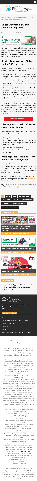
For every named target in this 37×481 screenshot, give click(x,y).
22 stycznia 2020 (7, 32)
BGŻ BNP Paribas (24, 196)
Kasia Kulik (18, 32)
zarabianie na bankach (10, 207)
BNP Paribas (6, 200)
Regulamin (5, 317)
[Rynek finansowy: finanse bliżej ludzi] (18, 9)
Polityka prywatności (8, 323)
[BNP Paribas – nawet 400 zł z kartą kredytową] (18, 242)
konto (16, 200)
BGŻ (14, 196)
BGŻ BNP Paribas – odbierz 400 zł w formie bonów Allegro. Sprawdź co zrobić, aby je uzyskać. (16, 228)
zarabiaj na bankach (19, 203)
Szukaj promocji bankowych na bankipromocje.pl (16, 332)
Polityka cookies (6, 326)
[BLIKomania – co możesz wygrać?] (18, 262)
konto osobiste (27, 200)
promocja (6, 203)
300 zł (8, 196)
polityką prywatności (17, 371)
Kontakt (4, 329)
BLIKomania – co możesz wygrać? (13, 271)
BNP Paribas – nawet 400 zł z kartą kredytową (18, 249)
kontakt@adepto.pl (25, 451)
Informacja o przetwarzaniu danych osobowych (15, 320)
